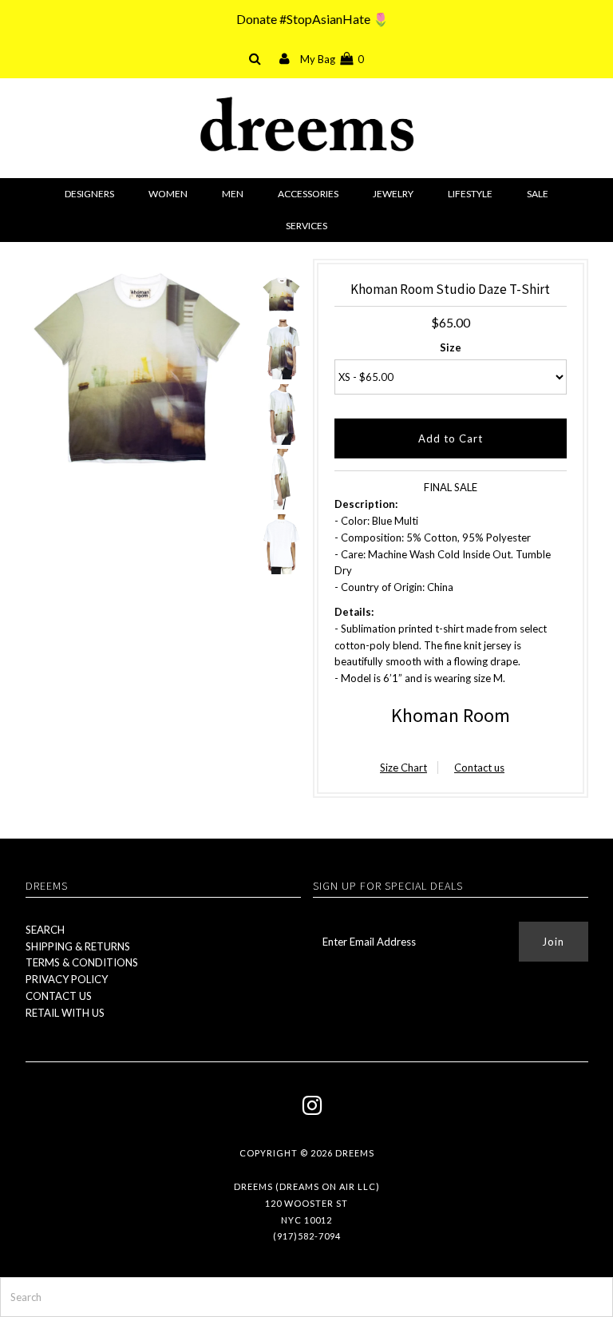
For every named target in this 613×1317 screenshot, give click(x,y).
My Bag (332, 59)
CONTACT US (59, 996)
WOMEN (168, 194)
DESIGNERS (89, 194)
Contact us (479, 767)
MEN (232, 194)
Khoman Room (450, 715)
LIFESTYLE (470, 194)
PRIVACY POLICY (67, 979)
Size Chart (403, 767)
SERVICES (306, 226)
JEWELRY (393, 194)
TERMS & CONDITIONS (82, 962)
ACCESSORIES (308, 194)
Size (450, 347)
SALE (537, 194)
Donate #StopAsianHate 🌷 (312, 18)
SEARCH (45, 929)
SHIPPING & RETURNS (78, 946)
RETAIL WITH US (65, 1012)
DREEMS (354, 1153)
